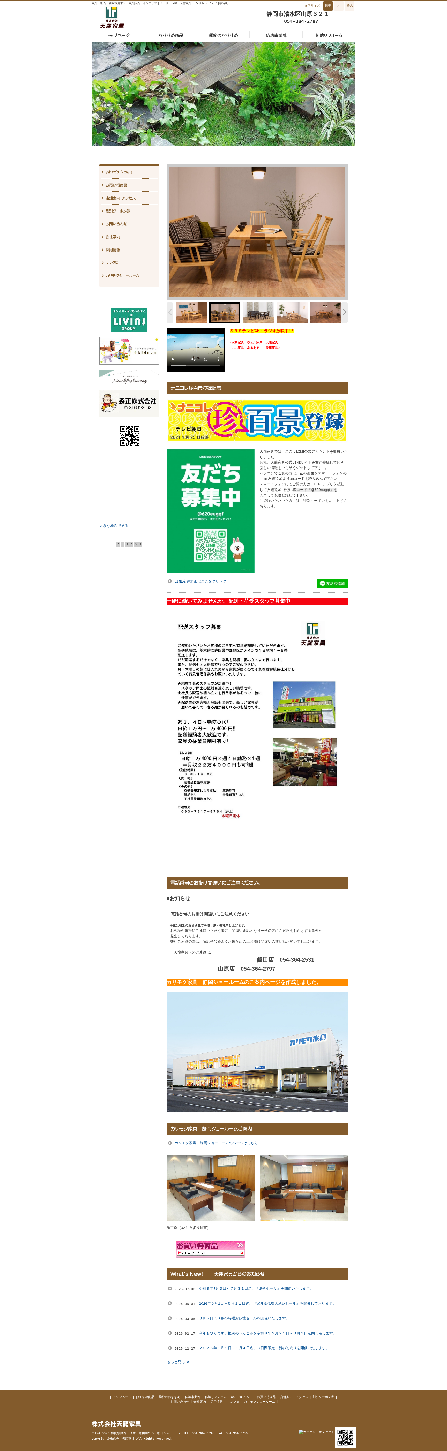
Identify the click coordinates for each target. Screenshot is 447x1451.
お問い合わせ (179, 1402)
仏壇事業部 (192, 1397)
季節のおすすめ (170, 1397)
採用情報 (216, 1402)
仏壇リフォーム (216, 1397)
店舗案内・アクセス (294, 1397)
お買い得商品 (266, 1397)
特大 (350, 5)
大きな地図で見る (113, 526)
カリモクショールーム (259, 1402)
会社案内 (199, 1402)
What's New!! (242, 1397)
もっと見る (177, 1362)
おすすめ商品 (145, 1397)
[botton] (176, 232)
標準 (328, 5)
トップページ (122, 1397)
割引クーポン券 (323, 1397)
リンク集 (233, 1402)
